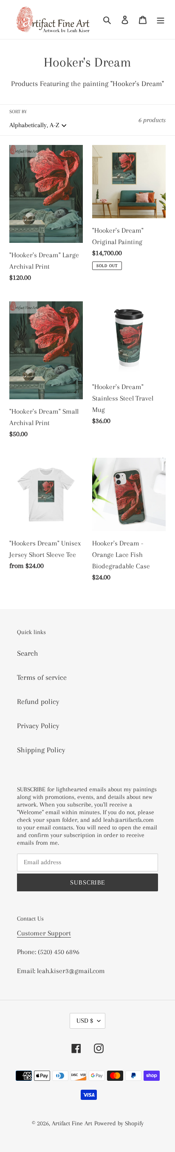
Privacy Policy (38, 725)
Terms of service (42, 677)
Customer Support (44, 933)
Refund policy (38, 701)
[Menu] (160, 19)
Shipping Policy (41, 750)
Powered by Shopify (119, 1123)
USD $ (84, 1020)
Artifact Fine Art (72, 1123)
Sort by (18, 111)
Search (27, 653)
